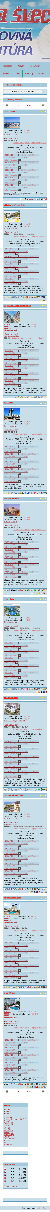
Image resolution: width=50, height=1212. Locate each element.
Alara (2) (7, 1121)
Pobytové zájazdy (11, 138)
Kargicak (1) (8, 1127)
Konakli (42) (8, 1133)
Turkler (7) (8, 1144)
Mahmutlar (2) (9, 1135)
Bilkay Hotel (9, 111)
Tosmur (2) (8, 1142)
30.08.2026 (9, 249)
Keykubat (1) (8, 1131)
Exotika (6, 73)
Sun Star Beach (11, 697)
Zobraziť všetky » (10, 1186)
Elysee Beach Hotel (12, 898)
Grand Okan (9, 993)
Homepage (7, 66)
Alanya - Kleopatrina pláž (10, 329)
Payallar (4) (8, 1140)
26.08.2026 (9, 155)
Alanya (14, 134)
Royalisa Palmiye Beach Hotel (17, 305)
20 (30, 105)
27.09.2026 (9, 749)
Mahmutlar (22, 721)
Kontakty (29, 73)
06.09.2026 (9, 256)
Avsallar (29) (8, 1123)
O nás (17, 73)
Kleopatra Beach (11, 498)
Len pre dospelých (12, 336)
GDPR (41, 73)
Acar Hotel (8, 403)
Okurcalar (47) (9, 1139)
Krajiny (8, 1109)
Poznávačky (34, 66)
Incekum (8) (8, 1125)
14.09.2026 (9, 741)
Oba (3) (6, 1137)
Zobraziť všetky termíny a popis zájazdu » (29, 143)
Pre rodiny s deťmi (12, 824)
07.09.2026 (9, 279)
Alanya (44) (8, 1117)
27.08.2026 (9, 185)
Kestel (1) (7, 1129)
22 (33, 105)
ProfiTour (42, 1208)
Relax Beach (9, 599)
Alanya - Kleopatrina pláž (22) (15, 1119)
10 (27, 105)
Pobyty (20, 66)
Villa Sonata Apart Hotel (14, 205)
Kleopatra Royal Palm (13, 795)
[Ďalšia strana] (43, 105)
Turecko (7, 134)
